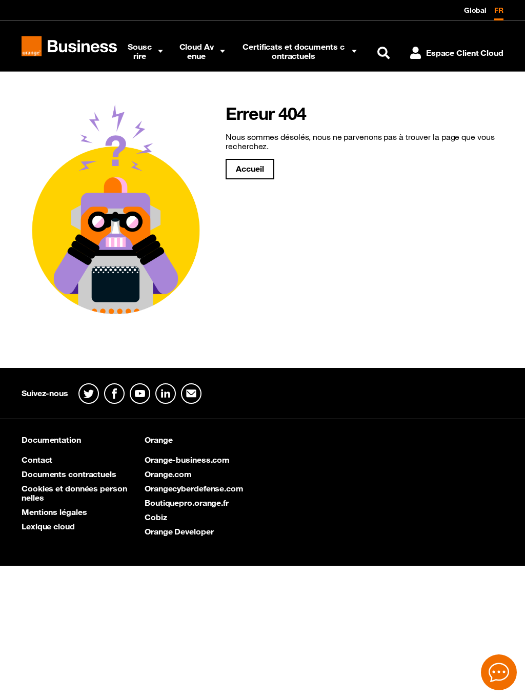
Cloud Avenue (196, 51)
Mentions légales (54, 512)
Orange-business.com (187, 459)
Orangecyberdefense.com (194, 488)
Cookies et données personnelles (74, 493)
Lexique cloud (48, 526)
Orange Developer (179, 531)
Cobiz (156, 517)
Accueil (250, 168)
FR (498, 10)
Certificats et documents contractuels (293, 51)
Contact (37, 459)
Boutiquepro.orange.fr (187, 502)
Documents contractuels (69, 474)
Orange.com (168, 474)
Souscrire (140, 51)
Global (475, 10)
